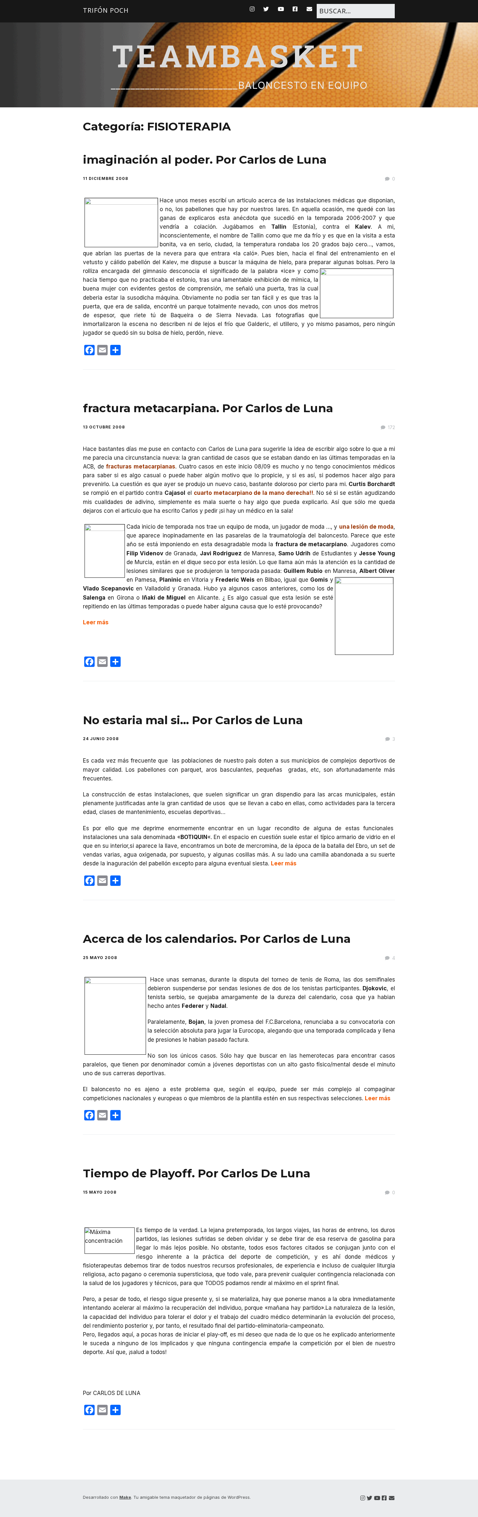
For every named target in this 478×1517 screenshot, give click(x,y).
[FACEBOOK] (295, 9)
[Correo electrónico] (391, 1498)
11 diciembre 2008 (105, 178)
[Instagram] (362, 1498)
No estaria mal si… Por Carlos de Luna (193, 720)
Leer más (96, 622)
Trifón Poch (106, 10)
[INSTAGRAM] (254, 9)
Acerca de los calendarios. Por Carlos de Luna (217, 939)
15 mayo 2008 (99, 1192)
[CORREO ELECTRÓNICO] (309, 9)
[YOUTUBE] (280, 9)
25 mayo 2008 (100, 957)
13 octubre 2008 (104, 427)
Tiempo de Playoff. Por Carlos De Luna (196, 1173)
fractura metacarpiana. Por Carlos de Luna (208, 408)
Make (125, 1497)
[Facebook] (384, 1498)
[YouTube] (377, 1498)
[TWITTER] (266, 9)
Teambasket (239, 55)
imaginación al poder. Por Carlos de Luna (204, 160)
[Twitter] (369, 1498)
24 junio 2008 (101, 738)
